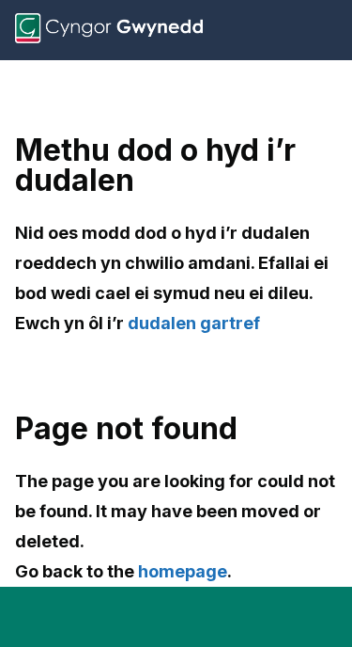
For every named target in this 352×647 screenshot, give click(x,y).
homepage (182, 571)
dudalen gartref (194, 323)
